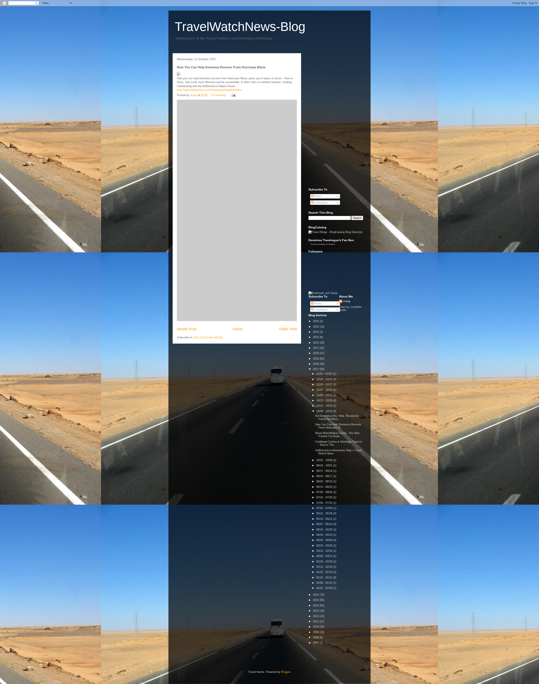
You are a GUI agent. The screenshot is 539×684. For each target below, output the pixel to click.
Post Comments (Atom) (208, 337)
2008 (316, 637)
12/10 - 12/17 (324, 384)
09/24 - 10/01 (324, 465)
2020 (316, 353)
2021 (316, 347)
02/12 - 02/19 (324, 566)
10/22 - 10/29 (324, 400)
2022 (316, 342)
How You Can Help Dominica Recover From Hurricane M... (338, 426)
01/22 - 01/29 (324, 572)
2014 (316, 605)
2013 (316, 610)
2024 (316, 331)
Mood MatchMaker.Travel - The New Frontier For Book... (337, 434)
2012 (316, 616)
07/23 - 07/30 (324, 497)
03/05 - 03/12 (324, 556)
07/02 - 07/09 (324, 508)
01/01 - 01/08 (324, 588)
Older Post (288, 329)
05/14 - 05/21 (324, 518)
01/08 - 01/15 (324, 582)
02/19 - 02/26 (324, 561)
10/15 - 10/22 (324, 405)
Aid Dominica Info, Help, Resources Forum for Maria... (337, 417)
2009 (316, 632)
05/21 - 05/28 (324, 513)
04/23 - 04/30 (324, 529)
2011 (316, 621)
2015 (316, 600)
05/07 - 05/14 (324, 524)
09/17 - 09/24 (324, 470)
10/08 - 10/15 (324, 411)
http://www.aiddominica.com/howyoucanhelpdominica (209, 89)
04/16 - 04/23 (324, 534)
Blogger (285, 671)
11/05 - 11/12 (324, 395)
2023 (316, 337)
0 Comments (219, 95)
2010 (316, 626)
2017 (316, 369)
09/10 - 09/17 (324, 476)
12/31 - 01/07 (324, 373)
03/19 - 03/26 (324, 545)
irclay (346, 301)
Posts (318, 196)
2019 (316, 358)
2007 (316, 642)
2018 (316, 363)
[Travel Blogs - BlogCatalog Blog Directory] (335, 232)
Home (238, 329)
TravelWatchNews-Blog (240, 27)
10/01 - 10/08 (324, 460)
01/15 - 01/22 (324, 577)
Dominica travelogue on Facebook (323, 244)
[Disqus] (237, 155)
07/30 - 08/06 (324, 492)
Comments (321, 202)
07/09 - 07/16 (324, 502)
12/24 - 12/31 (324, 379)
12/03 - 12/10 (324, 389)
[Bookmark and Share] (323, 293)
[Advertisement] (325, 119)
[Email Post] (233, 95)
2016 (316, 594)
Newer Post (186, 329)
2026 (316, 321)
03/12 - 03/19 (324, 550)
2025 (316, 326)
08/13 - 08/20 (324, 486)
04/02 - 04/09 (324, 540)
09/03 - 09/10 (324, 481)
